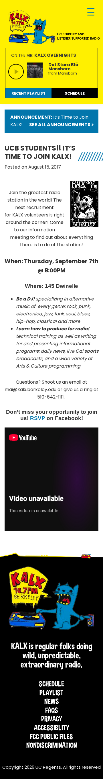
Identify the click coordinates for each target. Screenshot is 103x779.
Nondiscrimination (51, 745)
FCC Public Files (51, 736)
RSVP (37, 418)
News (51, 701)
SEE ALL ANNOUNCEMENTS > (61, 124)
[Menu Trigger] (91, 12)
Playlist (51, 692)
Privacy (51, 718)
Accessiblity (51, 727)
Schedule (51, 684)
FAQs (51, 710)
